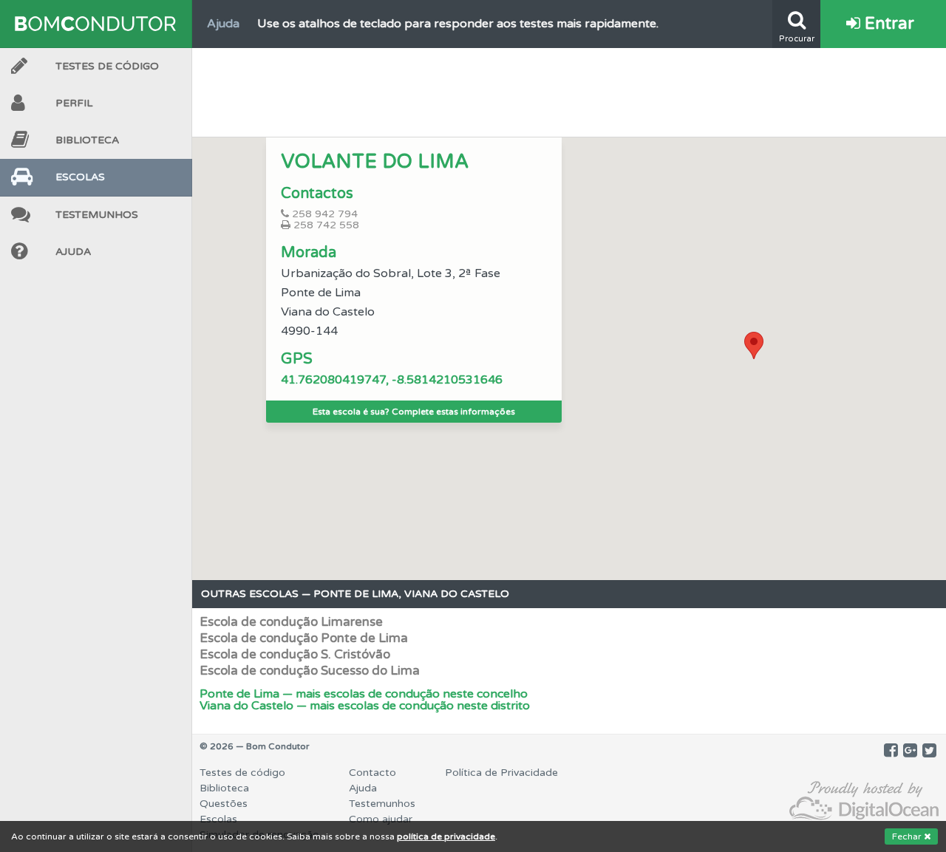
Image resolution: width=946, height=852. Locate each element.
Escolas (80, 177)
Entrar (887, 23)
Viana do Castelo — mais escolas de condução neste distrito (365, 706)
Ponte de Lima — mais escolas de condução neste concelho (364, 694)
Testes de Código (107, 66)
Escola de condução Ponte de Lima (304, 638)
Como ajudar (380, 819)
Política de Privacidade (501, 772)
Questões (224, 803)
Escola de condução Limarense (291, 622)
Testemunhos (96, 214)
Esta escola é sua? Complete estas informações (414, 411)
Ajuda (73, 251)
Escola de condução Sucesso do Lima (310, 670)
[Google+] (910, 750)
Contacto (372, 772)
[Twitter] (929, 750)
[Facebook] (891, 750)
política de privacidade (446, 836)
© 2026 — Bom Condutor (255, 746)
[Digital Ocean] (864, 801)
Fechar (908, 836)
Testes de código (242, 772)
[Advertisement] (569, 88)
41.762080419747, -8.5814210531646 (392, 379)
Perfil (73, 103)
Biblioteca (87, 140)
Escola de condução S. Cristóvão (295, 654)
